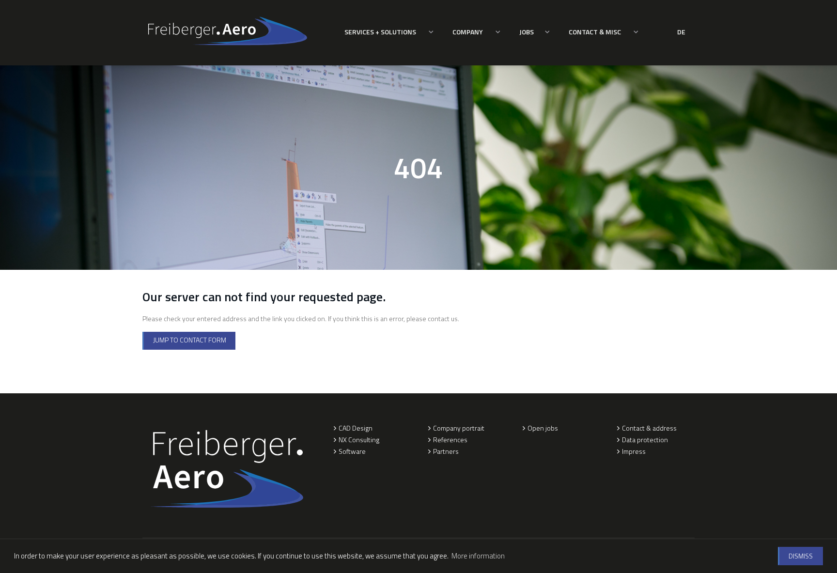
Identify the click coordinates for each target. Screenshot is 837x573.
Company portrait (458, 428)
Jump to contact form (189, 340)
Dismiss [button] (801, 556)
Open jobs (542, 428)
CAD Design (355, 428)
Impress (634, 451)
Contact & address (649, 428)
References (450, 439)
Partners (446, 451)
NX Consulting (359, 439)
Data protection (645, 439)
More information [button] (478, 555)
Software (352, 451)
